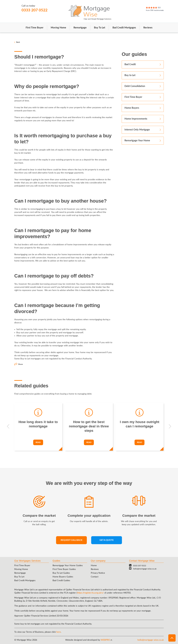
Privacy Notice (98, 573)
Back (18, 42)
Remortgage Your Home (137, 140)
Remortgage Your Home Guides (68, 565)
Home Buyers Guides (63, 577)
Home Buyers (131, 108)
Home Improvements (135, 119)
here (58, 632)
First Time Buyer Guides (64, 569)
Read (38, 442)
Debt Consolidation (134, 86)
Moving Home (58, 27)
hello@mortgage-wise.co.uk (144, 569)
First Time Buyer (34, 27)
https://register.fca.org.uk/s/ (90, 593)
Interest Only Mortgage (137, 129)
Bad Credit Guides (61, 580)
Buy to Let (129, 75)
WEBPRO (105, 640)
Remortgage (80, 27)
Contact (94, 577)
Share (20, 364)
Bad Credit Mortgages (124, 27)
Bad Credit (130, 64)
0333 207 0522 (34, 10)
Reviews (147, 27)
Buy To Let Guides (61, 573)
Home (94, 565)
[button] (172, 638)
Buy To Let (99, 27)
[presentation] (8, 426)
